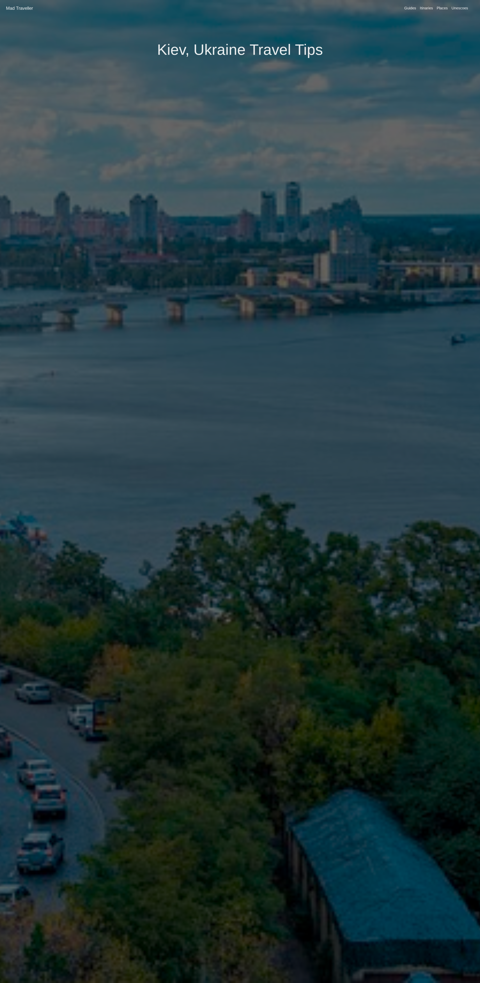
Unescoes (460, 8)
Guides (410, 8)
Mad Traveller (19, 8)
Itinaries (426, 8)
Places (442, 8)
